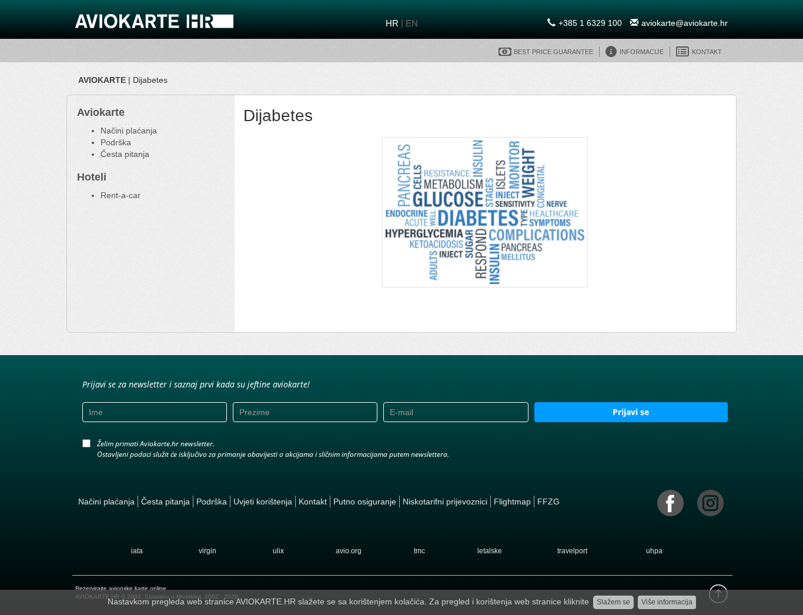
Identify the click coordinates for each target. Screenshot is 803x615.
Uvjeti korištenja (262, 501)
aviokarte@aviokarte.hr (684, 23)
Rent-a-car (120, 195)
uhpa (654, 551)
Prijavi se (631, 411)
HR (392, 23)
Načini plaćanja (129, 130)
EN (412, 23)
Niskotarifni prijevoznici (445, 501)
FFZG (548, 501)
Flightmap (512, 501)
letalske (489, 551)
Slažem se (613, 602)
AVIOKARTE (102, 80)
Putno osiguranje (364, 501)
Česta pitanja (125, 154)
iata (137, 551)
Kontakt (313, 501)
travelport (572, 551)
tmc (419, 551)
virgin (207, 551)
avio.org (349, 551)
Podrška (116, 142)
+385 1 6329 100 (590, 23)
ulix (278, 551)
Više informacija (666, 602)
